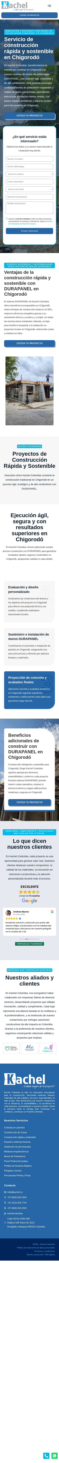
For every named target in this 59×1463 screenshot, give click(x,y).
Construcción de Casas (15, 1132)
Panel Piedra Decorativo (16, 1161)
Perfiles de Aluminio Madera (18, 1166)
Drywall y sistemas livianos (17, 1142)
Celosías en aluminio (14, 1127)
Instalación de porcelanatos (17, 1147)
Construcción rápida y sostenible (20, 1137)
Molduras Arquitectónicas (16, 1151)
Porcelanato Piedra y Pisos (17, 1175)
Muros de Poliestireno (14, 1156)
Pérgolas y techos (13, 1171)
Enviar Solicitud (29, 231)
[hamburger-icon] (49, 6)
